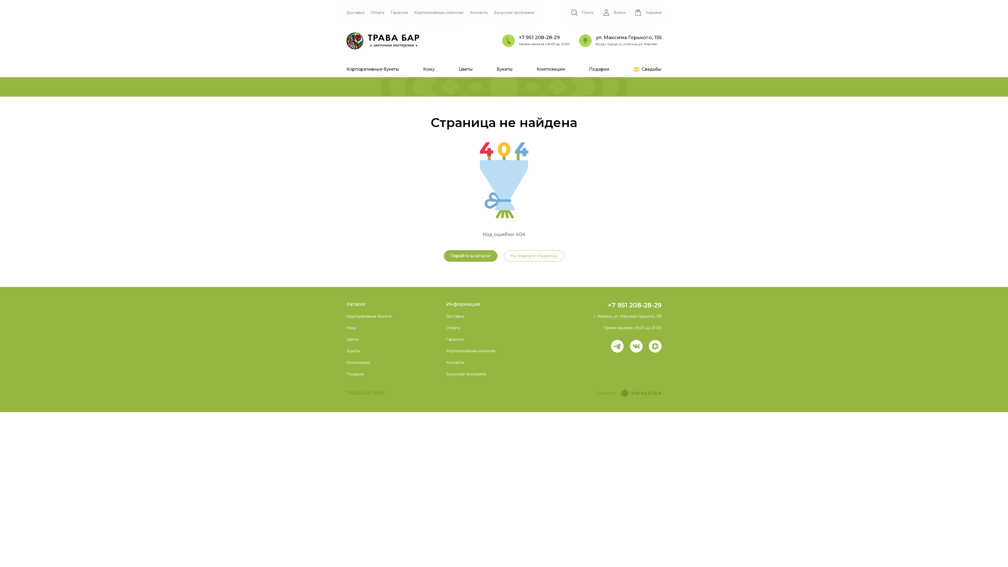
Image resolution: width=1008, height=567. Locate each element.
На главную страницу (534, 255)
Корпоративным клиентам (439, 12)
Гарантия (399, 12)
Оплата (377, 12)
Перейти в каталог (470, 255)
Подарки (599, 69)
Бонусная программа (514, 12)
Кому (429, 69)
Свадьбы (652, 69)
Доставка (355, 12)
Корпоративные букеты (372, 69)
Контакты (479, 12)
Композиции (551, 69)
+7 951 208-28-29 (635, 305)
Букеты (505, 69)
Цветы (466, 69)
